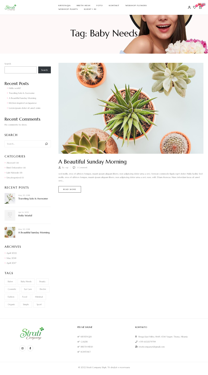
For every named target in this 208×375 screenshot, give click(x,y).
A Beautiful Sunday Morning (22, 98)
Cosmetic (12, 289)
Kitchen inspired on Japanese (23, 103)
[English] (204, 4)
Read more (69, 189)
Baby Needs (26, 281)
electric (43, 289)
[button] (200, 7)
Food (24, 297)
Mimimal (39, 297)
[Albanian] (200, 4)
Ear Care (28, 289)
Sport (39, 304)
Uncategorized (14, 177)
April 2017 (11, 263)
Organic (11, 304)
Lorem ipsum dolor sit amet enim (24, 108)
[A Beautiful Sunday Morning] (130, 64)
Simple (26, 304)
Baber (10, 281)
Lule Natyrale (13, 172)
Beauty (42, 281)
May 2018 (11, 258)
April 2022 (12, 253)
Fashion (11, 297)
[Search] (46, 143)
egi (66, 167)
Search (8, 63)
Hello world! (15, 88)
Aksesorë (11, 162)
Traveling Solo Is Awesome (22, 93)
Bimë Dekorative (14, 167)
